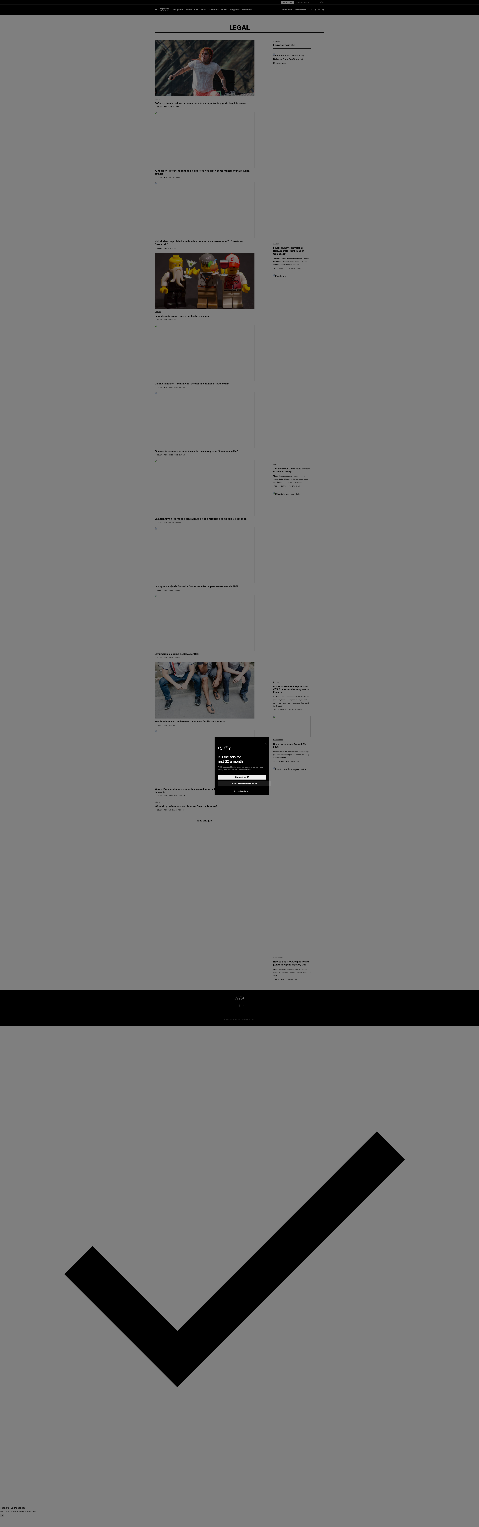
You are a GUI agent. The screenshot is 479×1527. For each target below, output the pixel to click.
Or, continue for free (242, 791)
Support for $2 (242, 777)
